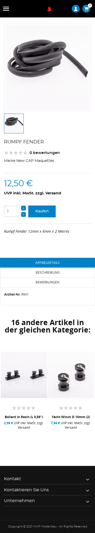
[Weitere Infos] (36, 438)
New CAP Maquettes (35, 161)
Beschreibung (48, 272)
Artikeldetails (47, 262)
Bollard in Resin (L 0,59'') (24, 417)
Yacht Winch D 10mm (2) (71, 417)
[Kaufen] (13, 438)
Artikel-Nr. (12, 294)
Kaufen (42, 211)
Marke (9, 161)
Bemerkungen (47, 282)
